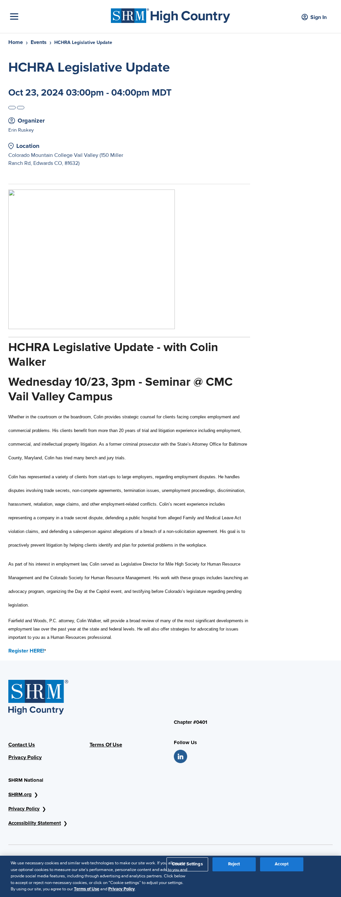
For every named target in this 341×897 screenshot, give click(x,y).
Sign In (318, 17)
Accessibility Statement (34, 823)
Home (15, 42)
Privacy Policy (25, 757)
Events (39, 42)
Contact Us (21, 744)
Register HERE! (26, 651)
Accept (281, 864)
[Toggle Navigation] (59, 16)
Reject (234, 864)
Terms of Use (86, 889)
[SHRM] (170, 14)
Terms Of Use (106, 744)
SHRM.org (20, 794)
